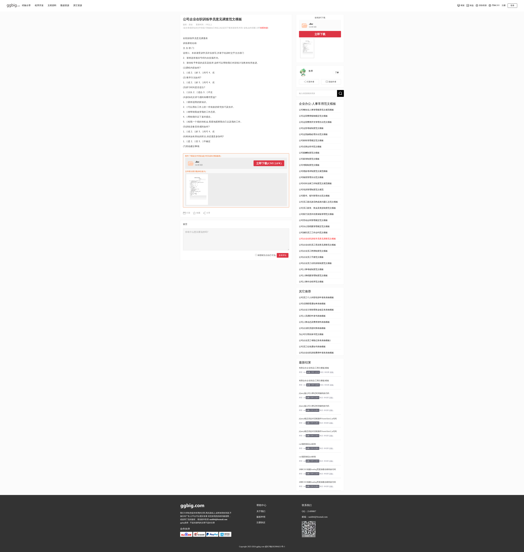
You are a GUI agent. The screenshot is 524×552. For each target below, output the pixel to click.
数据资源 (64, 5)
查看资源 (264, 28)
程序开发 (39, 5)
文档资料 (52, 5)
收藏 (198, 213)
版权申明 (261, 517)
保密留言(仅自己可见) (266, 255)
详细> (332, 372)
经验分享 (26, 5)
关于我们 (261, 511)
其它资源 (77, 5)
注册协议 (261, 522)
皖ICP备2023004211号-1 (275, 547)
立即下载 (320, 34)
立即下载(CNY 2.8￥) (269, 163)
